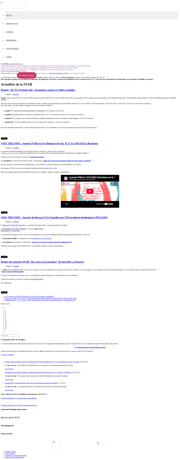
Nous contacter (10, 453)
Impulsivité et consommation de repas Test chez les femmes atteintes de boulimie (31, 383)
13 (6, 328)
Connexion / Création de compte (15, 455)
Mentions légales (10, 452)
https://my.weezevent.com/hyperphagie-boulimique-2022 (52, 242)
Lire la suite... (9, 369)
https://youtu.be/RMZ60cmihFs (13, 272)
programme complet (37, 157)
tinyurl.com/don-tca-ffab (58, 73)
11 (6, 324)
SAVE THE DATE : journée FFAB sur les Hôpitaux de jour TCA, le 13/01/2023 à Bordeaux (49, 143)
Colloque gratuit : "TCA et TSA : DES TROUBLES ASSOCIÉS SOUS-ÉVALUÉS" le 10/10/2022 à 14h (40, 300)
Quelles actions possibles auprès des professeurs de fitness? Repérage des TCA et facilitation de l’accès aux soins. (42, 362)
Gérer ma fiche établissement (14, 457)
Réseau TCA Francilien (11, 225)
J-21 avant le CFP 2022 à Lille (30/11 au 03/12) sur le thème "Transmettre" (29, 296)
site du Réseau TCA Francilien (41, 238)
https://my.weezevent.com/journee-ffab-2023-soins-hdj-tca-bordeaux (67, 161)
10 (6, 322)
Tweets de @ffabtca (7, 355)
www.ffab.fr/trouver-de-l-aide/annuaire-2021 (90, 347)
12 (6, 326)
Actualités (15, 94)
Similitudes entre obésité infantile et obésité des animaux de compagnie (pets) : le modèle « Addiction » (38, 372)
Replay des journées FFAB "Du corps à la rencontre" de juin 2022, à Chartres (42, 261)
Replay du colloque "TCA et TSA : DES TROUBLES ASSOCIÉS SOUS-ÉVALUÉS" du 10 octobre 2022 (41, 298)
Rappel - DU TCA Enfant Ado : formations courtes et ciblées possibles (38, 90)
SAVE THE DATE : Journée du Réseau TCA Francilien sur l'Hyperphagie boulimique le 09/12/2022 (54, 217)
